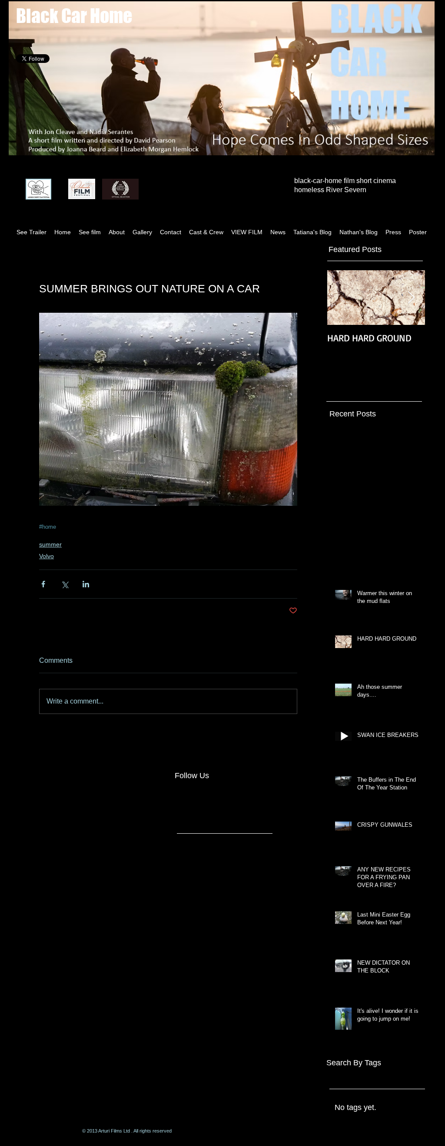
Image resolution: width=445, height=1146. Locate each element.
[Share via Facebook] (43, 584)
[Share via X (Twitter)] (64, 584)
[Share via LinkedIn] (86, 584)
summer (50, 544)
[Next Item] (411, 298)
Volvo (46, 556)
